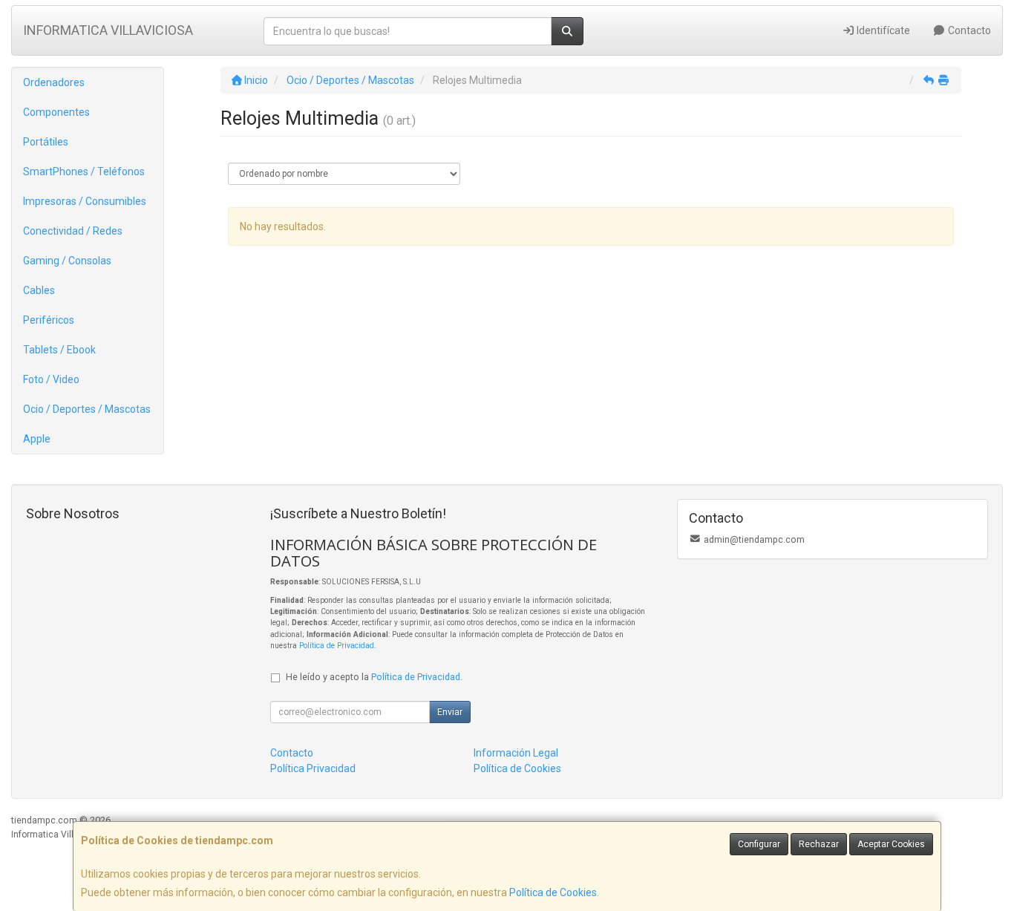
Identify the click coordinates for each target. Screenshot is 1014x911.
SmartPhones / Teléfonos (84, 171)
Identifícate (882, 30)
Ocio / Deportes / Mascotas (87, 409)
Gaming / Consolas (67, 261)
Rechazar (819, 844)
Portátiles (45, 142)
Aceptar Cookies (891, 844)
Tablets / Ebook (59, 350)
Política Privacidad (313, 768)
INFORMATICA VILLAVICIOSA (108, 30)
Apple (36, 439)
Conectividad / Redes (72, 231)
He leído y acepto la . (374, 676)
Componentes (56, 112)
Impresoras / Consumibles (84, 201)
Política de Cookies (553, 892)
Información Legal (516, 753)
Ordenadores (54, 82)
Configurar (759, 844)
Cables (39, 290)
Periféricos (48, 320)
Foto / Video (51, 379)
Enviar (449, 712)
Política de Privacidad (336, 645)
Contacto (968, 30)
